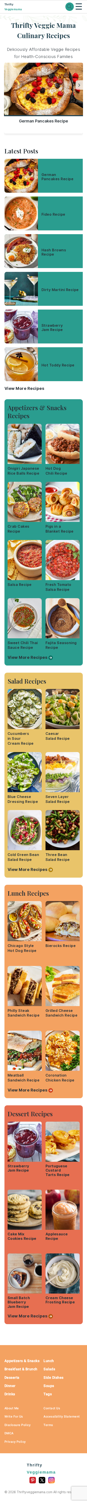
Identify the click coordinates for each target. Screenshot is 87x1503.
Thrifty (13, 7)
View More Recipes (24, 388)
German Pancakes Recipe (43, 121)
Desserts (11, 1377)
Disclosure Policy (17, 1425)
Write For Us (13, 1416)
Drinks (9, 1394)
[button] (79, 85)
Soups (49, 1386)
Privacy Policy (15, 1441)
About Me (11, 1408)
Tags (48, 1394)
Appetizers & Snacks (22, 1361)
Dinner (10, 1386)
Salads (49, 1369)
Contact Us (52, 1408)
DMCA (9, 1433)
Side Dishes (54, 1377)
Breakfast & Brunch (20, 1369)
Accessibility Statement (62, 1416)
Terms (48, 1425)
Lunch (49, 1361)
